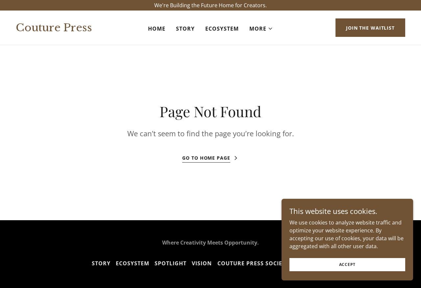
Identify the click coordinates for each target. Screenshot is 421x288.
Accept (347, 264)
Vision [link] (202, 263)
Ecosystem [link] (222, 28)
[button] (261, 29)
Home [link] (156, 28)
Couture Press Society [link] (253, 263)
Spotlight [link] (170, 263)
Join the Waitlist (370, 28)
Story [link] (185, 28)
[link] (67, 29)
